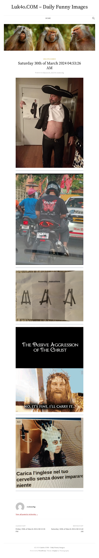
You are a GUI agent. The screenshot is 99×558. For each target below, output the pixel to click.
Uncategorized (49, 59)
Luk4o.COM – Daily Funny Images (49, 7)
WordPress (42, 551)
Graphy (54, 551)
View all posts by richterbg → (27, 514)
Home (48, 18)
